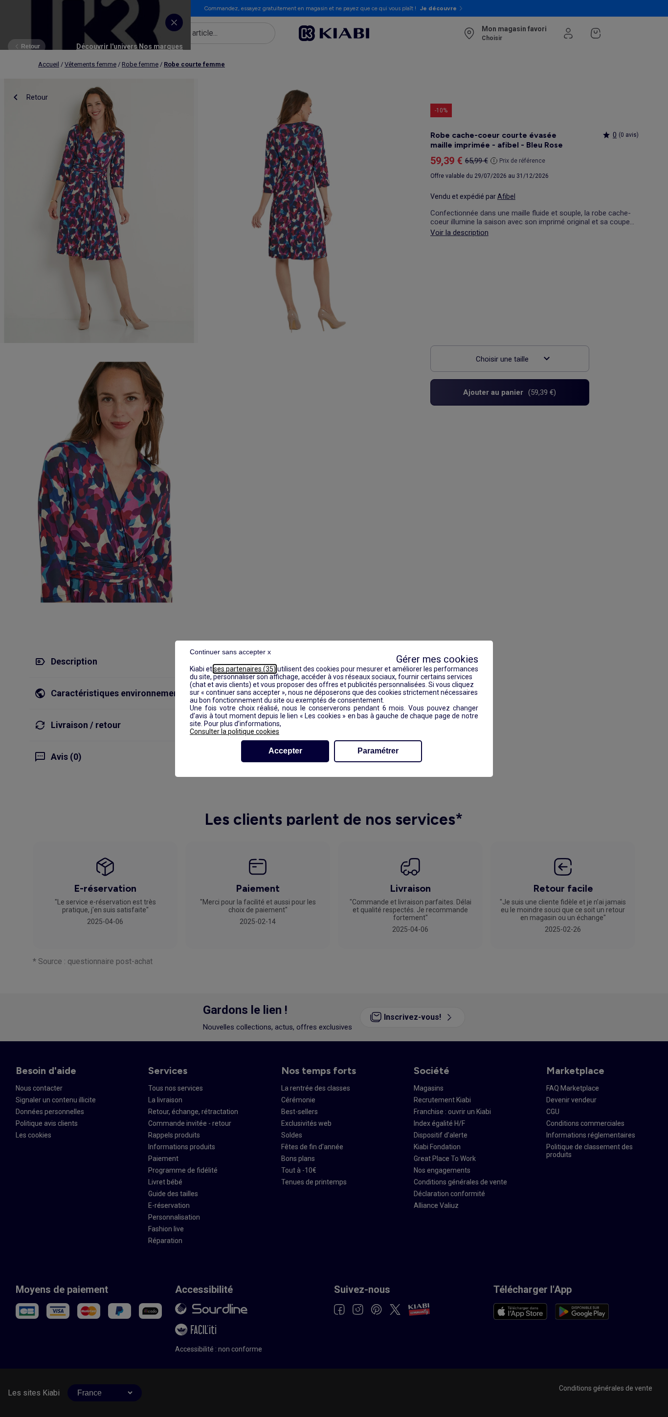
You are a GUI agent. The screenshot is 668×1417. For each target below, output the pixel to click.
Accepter (285, 751)
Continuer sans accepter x (230, 652)
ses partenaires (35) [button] (245, 669)
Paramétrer (378, 751)
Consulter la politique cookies (234, 731)
